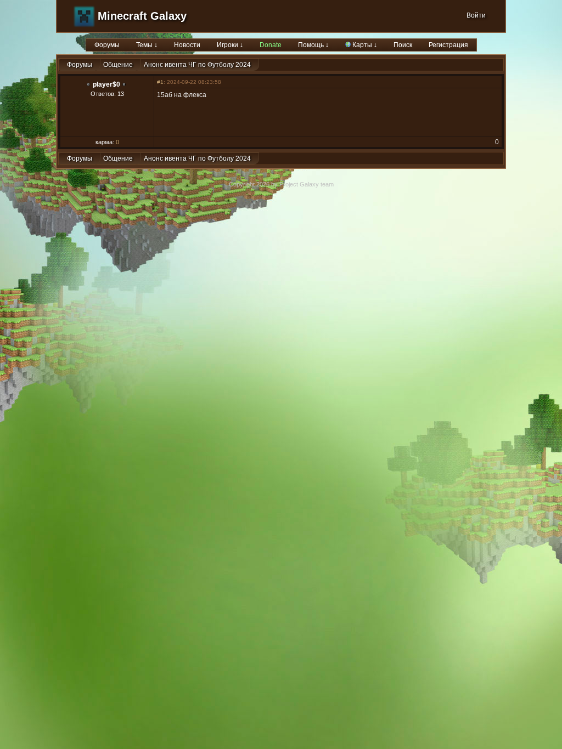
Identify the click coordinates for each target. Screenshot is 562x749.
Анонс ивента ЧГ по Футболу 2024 (197, 65)
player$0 (106, 84)
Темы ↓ (147, 45)
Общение (118, 65)
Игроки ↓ (230, 45)
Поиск (403, 45)
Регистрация (448, 45)
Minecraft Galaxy (142, 16)
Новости (187, 45)
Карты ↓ (364, 45)
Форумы (107, 45)
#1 (160, 82)
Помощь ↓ (313, 45)
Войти (476, 15)
